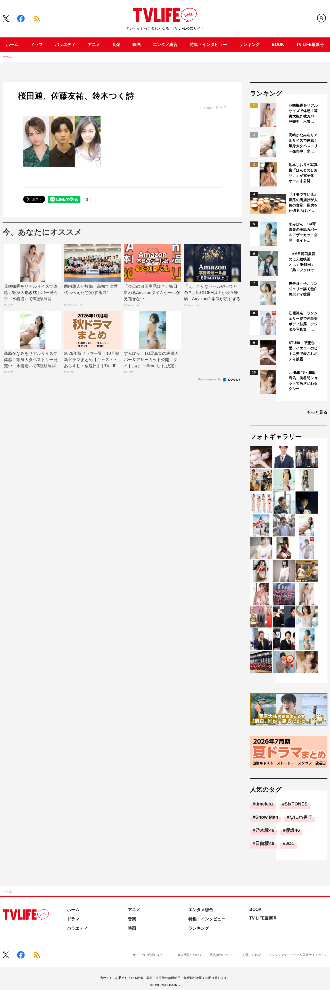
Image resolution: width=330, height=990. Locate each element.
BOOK (278, 44)
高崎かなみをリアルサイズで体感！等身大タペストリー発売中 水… (303, 143)
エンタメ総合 (165, 44)
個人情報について (189, 955)
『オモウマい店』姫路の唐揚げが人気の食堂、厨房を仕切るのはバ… (303, 202)
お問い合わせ (251, 955)
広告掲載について (222, 955)
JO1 (289, 843)
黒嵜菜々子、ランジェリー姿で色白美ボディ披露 (303, 288)
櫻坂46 (292, 830)
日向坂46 (264, 843)
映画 (137, 44)
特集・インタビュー (208, 44)
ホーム (12, 44)
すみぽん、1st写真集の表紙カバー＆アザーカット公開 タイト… (303, 232)
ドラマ (36, 44)
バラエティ (65, 44)
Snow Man (266, 817)
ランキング (249, 44)
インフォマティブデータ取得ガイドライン (298, 955)
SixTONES (296, 804)
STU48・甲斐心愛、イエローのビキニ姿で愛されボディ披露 (303, 351)
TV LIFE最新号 (310, 44)
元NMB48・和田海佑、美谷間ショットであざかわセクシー (303, 380)
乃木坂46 (264, 830)
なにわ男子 (300, 817)
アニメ (94, 44)
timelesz (264, 804)
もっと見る (317, 412)
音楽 (116, 44)
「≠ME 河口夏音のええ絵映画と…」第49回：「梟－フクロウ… (303, 262)
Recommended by (210, 379)
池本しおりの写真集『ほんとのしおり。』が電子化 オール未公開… (303, 173)
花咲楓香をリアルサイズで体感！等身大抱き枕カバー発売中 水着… (303, 113)
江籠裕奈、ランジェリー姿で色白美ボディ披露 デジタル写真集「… (303, 321)
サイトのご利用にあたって (151, 955)
